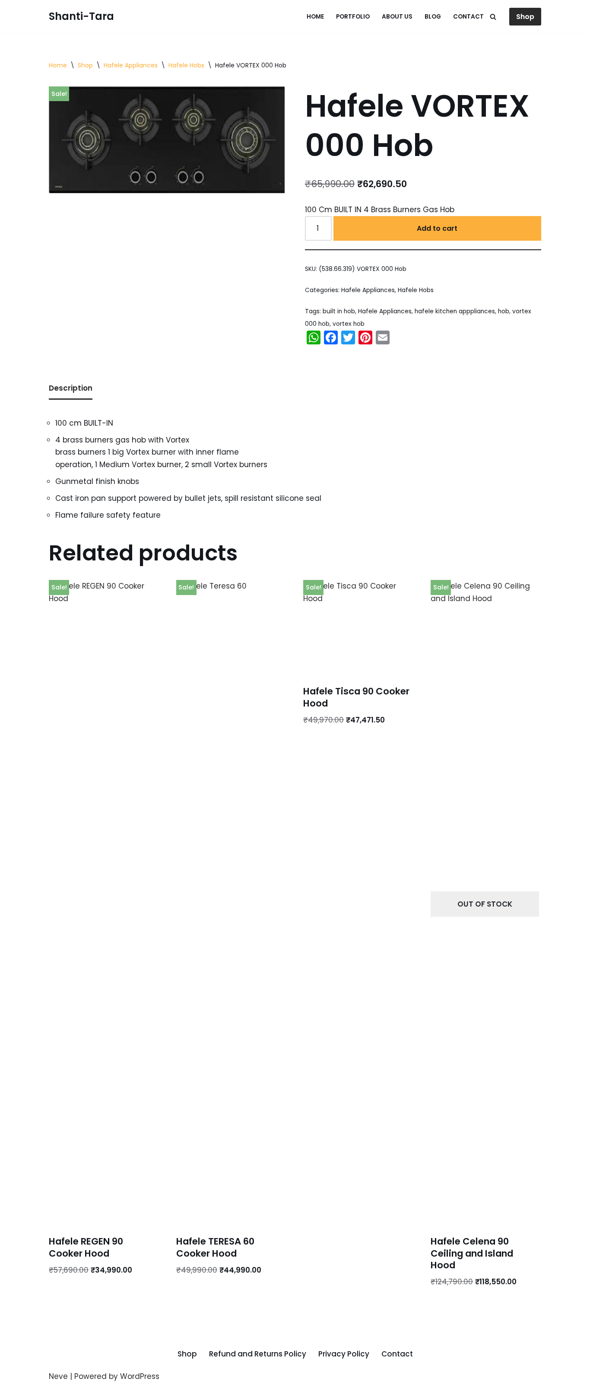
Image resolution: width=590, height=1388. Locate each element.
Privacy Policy (343, 1354)
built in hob (339, 311)
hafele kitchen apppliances (455, 311)
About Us (397, 17)
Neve (58, 1376)
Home (315, 17)
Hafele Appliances (131, 65)
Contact (468, 17)
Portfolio (353, 17)
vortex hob (349, 324)
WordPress (139, 1376)
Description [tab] (70, 388)
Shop (525, 17)
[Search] (493, 16)
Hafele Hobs (186, 65)
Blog (433, 17)
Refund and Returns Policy (257, 1354)
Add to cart (437, 228)
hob (503, 311)
